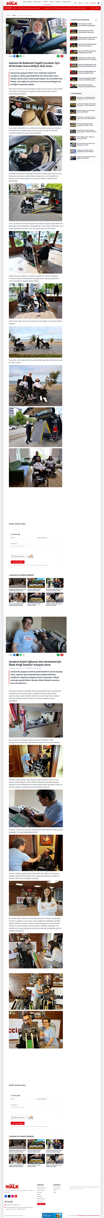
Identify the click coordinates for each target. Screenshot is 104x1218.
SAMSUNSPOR (37, 1)
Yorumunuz (14, 543)
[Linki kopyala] (23, 56)
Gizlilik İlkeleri (56, 1188)
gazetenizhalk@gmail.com (13, 1205)
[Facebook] (6, 1196)
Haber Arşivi (40, 1201)
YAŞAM (14, 15)
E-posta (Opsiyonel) (42, 537)
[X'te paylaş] (17, 56)
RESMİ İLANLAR (66, 1)
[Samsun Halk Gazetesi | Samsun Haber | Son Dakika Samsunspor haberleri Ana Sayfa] (11, 3)
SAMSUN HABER (27, 1)
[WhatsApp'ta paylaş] (20, 56)
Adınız (13, 537)
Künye (54, 1192)
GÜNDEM (45, 1)
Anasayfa (8, 15)
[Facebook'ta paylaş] (14, 56)
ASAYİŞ (51, 1)
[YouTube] (16, 1196)
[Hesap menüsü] (98, 3)
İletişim (55, 1190)
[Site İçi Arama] (75, 3)
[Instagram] (12, 1196)
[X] (9, 1196)
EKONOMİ (57, 1)
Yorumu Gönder (18, 562)
